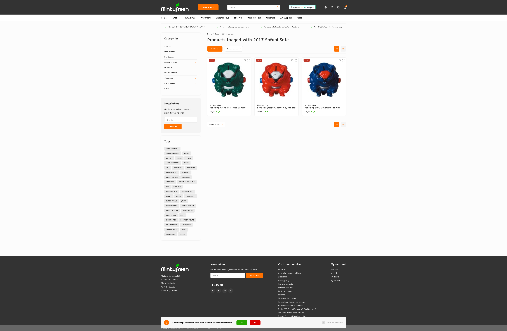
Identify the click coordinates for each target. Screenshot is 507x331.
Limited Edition (188, 206)
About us (282, 269)
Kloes (299, 18)
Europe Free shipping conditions (291, 302)
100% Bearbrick (172, 149)
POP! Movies (171, 220)
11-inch (186, 153)
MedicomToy (188, 210)
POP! (182, 215)
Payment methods (285, 284)
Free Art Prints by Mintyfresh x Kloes (293, 316)
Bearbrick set (171, 172)
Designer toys (187, 191)
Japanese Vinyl (171, 206)
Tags (217, 34)
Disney (169, 196)
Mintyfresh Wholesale (287, 298)
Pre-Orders (206, 18)
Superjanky (186, 225)
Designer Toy (171, 191)
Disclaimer (282, 277)
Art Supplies (286, 18)
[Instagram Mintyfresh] (224, 290)
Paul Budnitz (171, 225)
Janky (184, 201)
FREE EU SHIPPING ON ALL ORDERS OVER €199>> (186, 27)
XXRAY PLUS (170, 234)
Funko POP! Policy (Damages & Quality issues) (297, 309)
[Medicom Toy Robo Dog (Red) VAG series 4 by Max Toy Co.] (276, 79)
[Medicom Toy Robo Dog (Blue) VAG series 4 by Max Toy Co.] (324, 79)
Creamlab (270, 18)
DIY (167, 187)
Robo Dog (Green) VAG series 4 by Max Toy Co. (228, 108)
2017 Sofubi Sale (228, 34)
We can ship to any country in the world (234, 27)
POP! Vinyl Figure (187, 220)
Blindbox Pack (172, 177)
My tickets (335, 277)
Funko (178, 196)
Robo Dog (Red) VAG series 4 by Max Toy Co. (276, 108)
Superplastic (171, 229)
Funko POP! (190, 196)
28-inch (169, 158)
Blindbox (185, 172)
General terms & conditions (289, 273)
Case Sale (186, 177)
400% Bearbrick (172, 163)
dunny (182, 234)
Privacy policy (283, 280)
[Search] (277, 7)
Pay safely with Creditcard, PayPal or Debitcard (281, 27)
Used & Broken (254, 18)
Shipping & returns (285, 287)
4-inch (188, 158)
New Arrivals (189, 18)
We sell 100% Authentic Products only (328, 27)
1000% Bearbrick (172, 153)
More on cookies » (335, 322)
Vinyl (184, 229)
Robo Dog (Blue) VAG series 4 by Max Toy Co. (322, 108)
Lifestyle (238, 18)
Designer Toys (222, 18)
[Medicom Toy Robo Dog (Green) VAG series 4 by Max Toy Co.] (229, 79)
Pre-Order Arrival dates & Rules (291, 313)
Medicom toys (172, 210)
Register (334, 269)
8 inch (186, 163)
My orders (335, 273)
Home (163, 18)
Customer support (285, 291)
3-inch (179, 158)
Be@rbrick (178, 168)
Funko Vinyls (171, 201)
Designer (177, 187)
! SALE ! (175, 18)
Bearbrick (191, 168)
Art (167, 168)
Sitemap (281, 295)
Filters (215, 49)
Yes (241, 322)
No (255, 322)
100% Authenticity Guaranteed (290, 305)
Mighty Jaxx (171, 215)
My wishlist (335, 280)
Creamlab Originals (187, 182)
